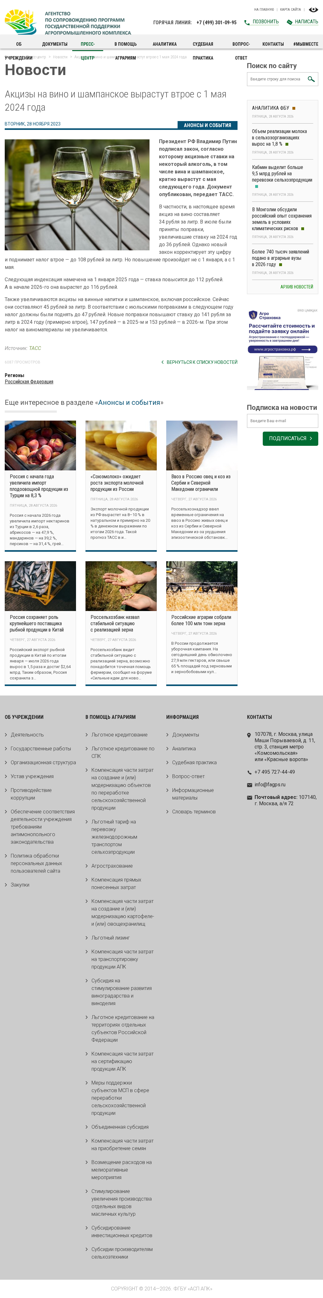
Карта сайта (290, 10)
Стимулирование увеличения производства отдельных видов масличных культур (121, 1202)
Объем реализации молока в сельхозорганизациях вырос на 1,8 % (279, 137)
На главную (264, 10)
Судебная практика (203, 46)
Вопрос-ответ (241, 46)
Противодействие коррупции (31, 794)
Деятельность (27, 735)
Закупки (20, 885)
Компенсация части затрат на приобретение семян (122, 1144)
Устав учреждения (32, 776)
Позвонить (266, 22)
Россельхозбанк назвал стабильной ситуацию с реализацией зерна (115, 623)
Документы (55, 44)
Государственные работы (41, 749)
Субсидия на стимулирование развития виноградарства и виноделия (121, 992)
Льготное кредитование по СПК (123, 752)
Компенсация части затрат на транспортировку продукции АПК (122, 959)
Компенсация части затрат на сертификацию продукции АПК (122, 1061)
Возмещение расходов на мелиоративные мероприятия (121, 1169)
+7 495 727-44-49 (275, 772)
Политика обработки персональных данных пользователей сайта (36, 863)
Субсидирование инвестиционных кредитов (121, 1231)
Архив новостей (296, 286)
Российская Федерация (29, 382)
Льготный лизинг (110, 938)
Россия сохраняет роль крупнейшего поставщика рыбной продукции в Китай (37, 623)
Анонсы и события (207, 125)
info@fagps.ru (270, 785)
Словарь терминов (194, 812)
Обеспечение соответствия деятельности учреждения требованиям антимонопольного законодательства (43, 827)
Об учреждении (18, 46)
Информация (182, 717)
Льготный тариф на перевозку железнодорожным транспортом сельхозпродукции (114, 837)
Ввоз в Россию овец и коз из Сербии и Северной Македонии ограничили (201, 483)
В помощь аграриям (126, 46)
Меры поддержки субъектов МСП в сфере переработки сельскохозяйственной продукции (120, 1098)
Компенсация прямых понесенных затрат (116, 883)
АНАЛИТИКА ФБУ (270, 108)
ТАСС (35, 348)
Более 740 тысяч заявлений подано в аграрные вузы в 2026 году (280, 258)
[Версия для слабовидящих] (313, 9)
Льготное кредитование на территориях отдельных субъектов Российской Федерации (122, 1028)
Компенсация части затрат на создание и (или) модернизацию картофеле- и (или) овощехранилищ (122, 912)
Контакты (273, 44)
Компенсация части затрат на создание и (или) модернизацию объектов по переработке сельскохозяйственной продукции (122, 789)
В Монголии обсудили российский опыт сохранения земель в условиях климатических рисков (282, 219)
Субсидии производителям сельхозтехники (122, 1253)
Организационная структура (43, 762)
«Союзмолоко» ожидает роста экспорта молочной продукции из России (117, 483)
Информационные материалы (193, 794)
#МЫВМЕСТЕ (305, 44)
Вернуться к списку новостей (202, 362)
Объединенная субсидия (120, 1127)
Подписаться (288, 438)
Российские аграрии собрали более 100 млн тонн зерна (201, 620)
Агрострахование (112, 866)
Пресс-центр (88, 46)
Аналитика (165, 44)
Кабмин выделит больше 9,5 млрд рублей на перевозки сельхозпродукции (282, 173)
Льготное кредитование (119, 735)
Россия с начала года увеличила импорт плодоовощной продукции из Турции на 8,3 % (39, 486)
